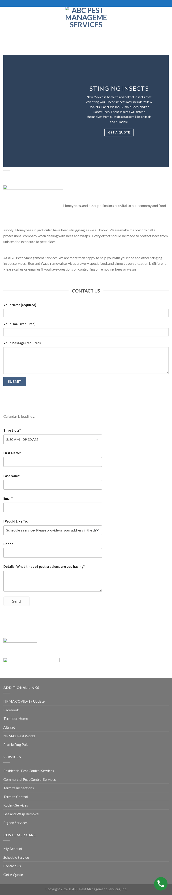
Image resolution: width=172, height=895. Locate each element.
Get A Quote (13, 874)
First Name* (12, 453)
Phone (8, 544)
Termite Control (15, 796)
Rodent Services (15, 805)
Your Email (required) (19, 324)
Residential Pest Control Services (28, 770)
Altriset (9, 727)
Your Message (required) (22, 343)
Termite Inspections (18, 788)
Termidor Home (15, 718)
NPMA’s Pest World (19, 736)
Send (16, 601)
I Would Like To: (15, 521)
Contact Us (12, 866)
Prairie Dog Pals (15, 744)
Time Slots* (12, 430)
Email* (8, 498)
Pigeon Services (15, 822)
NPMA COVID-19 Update (24, 701)
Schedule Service (16, 857)
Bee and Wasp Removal (21, 814)
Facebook (11, 710)
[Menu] (6, 27)
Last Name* (11, 476)
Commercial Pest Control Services (29, 779)
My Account (12, 848)
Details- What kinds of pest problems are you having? (44, 566)
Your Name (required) (19, 305)
